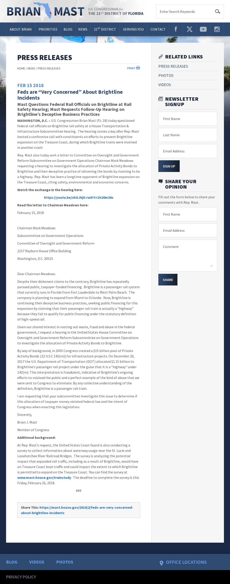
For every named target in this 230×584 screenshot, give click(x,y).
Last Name (171, 135)
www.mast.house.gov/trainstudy (44, 477)
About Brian (21, 29)
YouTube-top (203, 29)
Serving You (133, 29)
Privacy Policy (21, 577)
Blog (68, 29)
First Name (171, 118)
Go (217, 11)
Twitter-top (189, 29)
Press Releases (49, 68)
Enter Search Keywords (177, 11)
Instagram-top (217, 29)
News (82, 29)
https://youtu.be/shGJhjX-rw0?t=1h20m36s (78, 197)
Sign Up (169, 166)
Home (21, 68)
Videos (164, 84)
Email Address (174, 151)
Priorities (48, 29)
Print (131, 68)
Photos (165, 75)
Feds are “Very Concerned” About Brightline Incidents (70, 94)
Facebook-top (176, 29)
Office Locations (186, 562)
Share (168, 279)
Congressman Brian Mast (47, 11)
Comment (171, 246)
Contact (158, 29)
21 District (105, 29)
